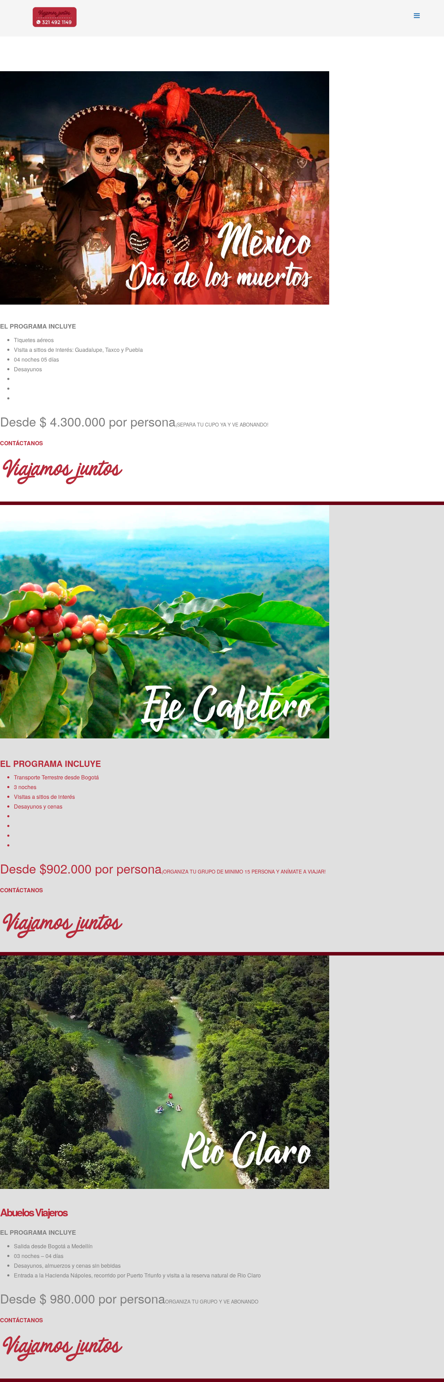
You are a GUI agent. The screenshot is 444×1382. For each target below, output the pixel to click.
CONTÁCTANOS (21, 443)
